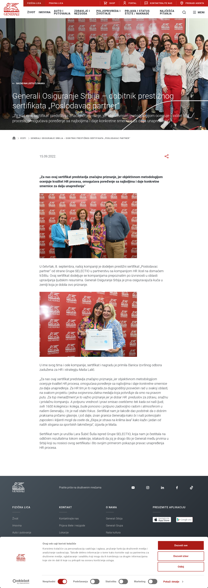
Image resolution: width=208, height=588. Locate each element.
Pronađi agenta (195, 3)
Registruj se (110, 25)
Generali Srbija (114, 518)
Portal (133, 3)
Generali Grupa (114, 525)
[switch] (94, 581)
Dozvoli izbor (180, 556)
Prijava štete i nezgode (72, 525)
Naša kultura (113, 532)
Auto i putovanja (62, 12)
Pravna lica (56, 3)
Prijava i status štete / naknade (137, 12)
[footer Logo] (18, 491)
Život (31, 12)
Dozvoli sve (181, 545)
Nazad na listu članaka (30, 83)
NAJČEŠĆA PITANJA (167, 12)
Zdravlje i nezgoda (82, 12)
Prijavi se (110, 13)
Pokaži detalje (171, 581)
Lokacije (64, 532)
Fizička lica (34, 3)
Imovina (45, 12)
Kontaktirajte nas (161, 3)
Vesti (23, 138)
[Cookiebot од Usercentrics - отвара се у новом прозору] (21, 581)
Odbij (181, 566)
